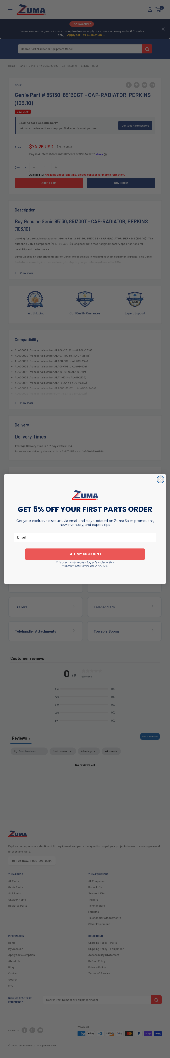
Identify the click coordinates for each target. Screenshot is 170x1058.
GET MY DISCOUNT (85, 554)
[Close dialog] (160, 479)
